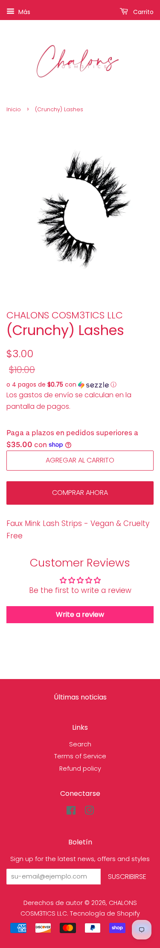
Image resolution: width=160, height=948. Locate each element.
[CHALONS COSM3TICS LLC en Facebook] (71, 812)
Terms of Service (80, 756)
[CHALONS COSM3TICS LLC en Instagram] (89, 812)
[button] (80, 384)
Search (80, 744)
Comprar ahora (80, 492)
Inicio (13, 109)
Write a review (80, 614)
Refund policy (80, 768)
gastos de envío (46, 395)
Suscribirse (127, 877)
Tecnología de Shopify (105, 913)
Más (23, 12)
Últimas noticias (80, 697)
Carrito (142, 12)
